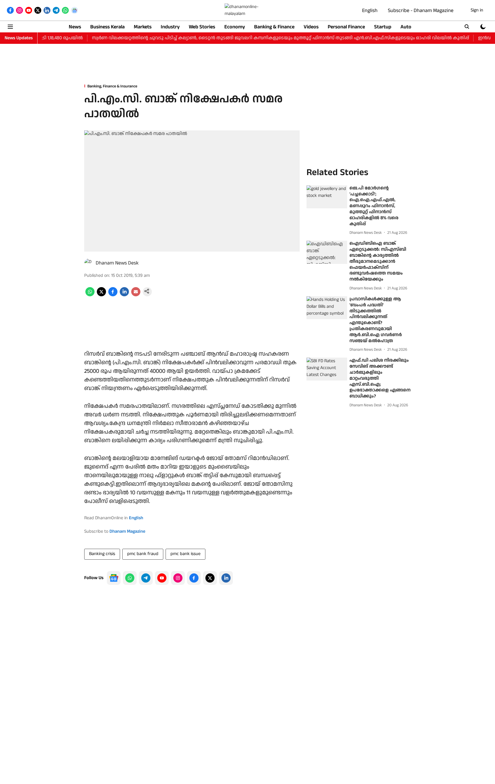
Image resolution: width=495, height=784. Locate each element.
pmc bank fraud (142, 553)
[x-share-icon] (101, 295)
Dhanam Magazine (127, 531)
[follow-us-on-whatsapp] (130, 578)
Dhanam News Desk (117, 262)
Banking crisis (102, 553)
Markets (143, 26)
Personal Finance (346, 26)
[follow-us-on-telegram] (146, 578)
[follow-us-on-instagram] (178, 578)
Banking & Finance (274, 26)
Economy (234, 26)
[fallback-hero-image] (327, 196)
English (370, 10)
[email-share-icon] (135, 295)
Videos (311, 26)
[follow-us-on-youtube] (162, 578)
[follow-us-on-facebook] (194, 578)
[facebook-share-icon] (112, 295)
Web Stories (202, 26)
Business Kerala (107, 26)
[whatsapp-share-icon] (90, 295)
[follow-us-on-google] (114, 578)
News (75, 26)
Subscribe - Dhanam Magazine (420, 10)
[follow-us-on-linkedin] (226, 578)
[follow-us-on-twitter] (210, 578)
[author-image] (88, 263)
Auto (405, 26)
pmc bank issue (185, 553)
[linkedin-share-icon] (124, 295)
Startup (382, 26)
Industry (170, 26)
